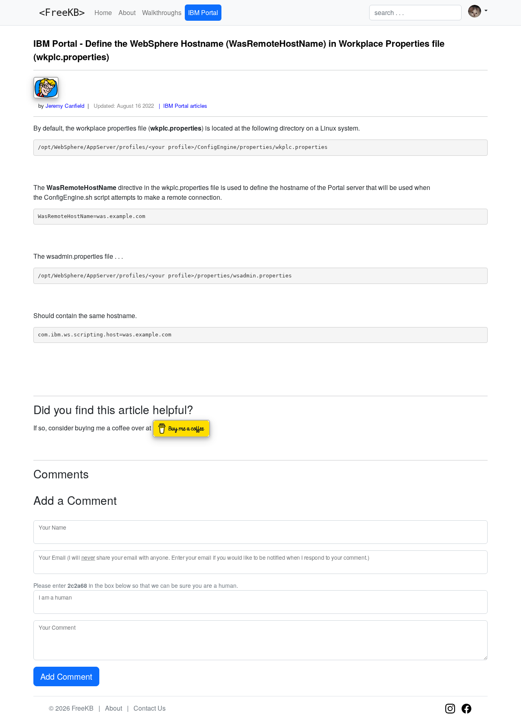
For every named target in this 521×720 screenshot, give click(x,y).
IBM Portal (203, 12)
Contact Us (150, 708)
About (127, 12)
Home (103, 12)
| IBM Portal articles (181, 105)
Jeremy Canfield (65, 105)
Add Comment (66, 676)
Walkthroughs (162, 12)
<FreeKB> (59, 12)
